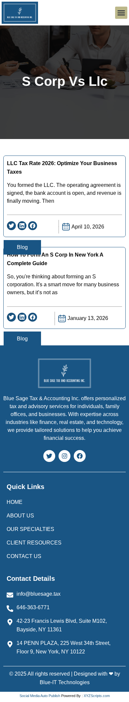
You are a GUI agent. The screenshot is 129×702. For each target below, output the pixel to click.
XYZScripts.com (97, 696)
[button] (121, 13)
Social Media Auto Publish (40, 696)
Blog (22, 247)
